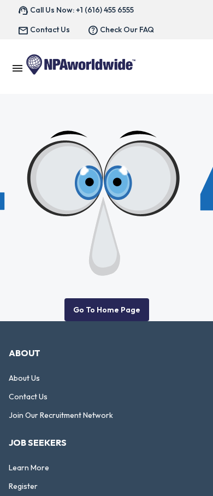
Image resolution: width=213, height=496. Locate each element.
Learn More (29, 468)
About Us (24, 378)
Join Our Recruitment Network (61, 415)
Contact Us (28, 396)
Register (23, 486)
